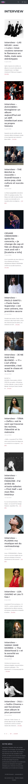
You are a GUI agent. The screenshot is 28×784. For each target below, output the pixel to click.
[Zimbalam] (3, 2)
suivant (15, 733)
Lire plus (6, 74)
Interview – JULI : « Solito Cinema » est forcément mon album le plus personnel (13, 707)
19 (11, 733)
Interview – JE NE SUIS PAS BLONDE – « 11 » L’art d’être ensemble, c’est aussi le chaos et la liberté (13, 362)
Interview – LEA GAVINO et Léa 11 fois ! (13, 594)
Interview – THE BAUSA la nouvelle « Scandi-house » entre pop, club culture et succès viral (13, 177)
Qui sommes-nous (9, 778)
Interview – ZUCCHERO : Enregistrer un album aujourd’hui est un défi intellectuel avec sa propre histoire (13, 115)
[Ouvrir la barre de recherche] (18, 2)
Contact (14, 780)
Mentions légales (19, 778)
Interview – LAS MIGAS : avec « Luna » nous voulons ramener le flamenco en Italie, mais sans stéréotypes (13, 50)
